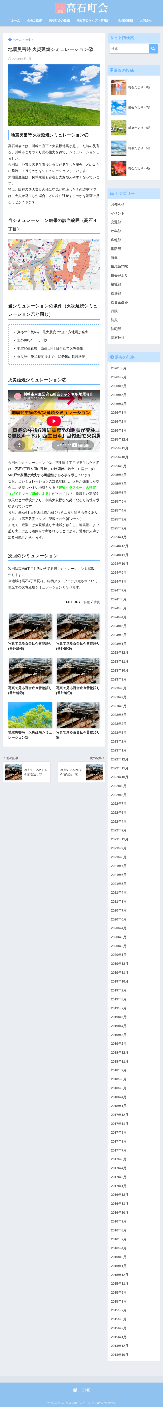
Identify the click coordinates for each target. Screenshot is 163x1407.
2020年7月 (119, 910)
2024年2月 (119, 635)
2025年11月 (119, 448)
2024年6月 (119, 599)
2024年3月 (119, 626)
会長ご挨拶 (34, 20)
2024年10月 (119, 564)
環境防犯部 (119, 267)
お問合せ (146, 20)
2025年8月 (119, 475)
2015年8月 (119, 1301)
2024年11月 (119, 555)
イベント (117, 213)
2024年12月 (119, 546)
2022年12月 (119, 759)
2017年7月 (119, 1150)
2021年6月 (119, 875)
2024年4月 (119, 617)
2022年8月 (119, 795)
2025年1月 (119, 537)
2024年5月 (119, 608)
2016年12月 (119, 1195)
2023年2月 (119, 741)
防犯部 (116, 329)
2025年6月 (119, 493)
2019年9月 (119, 990)
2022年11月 (119, 768)
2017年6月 (119, 1159)
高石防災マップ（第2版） (94, 20)
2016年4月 (119, 1248)
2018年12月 (119, 1053)
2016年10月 (119, 1213)
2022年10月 (119, 777)
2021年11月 (119, 839)
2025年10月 (119, 457)
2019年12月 (119, 964)
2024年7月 (119, 590)
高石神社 (117, 338)
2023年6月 (119, 706)
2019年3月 (119, 1035)
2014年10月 (119, 1355)
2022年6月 (119, 813)
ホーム (15, 20)
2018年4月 (119, 1097)
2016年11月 (119, 1204)
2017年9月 (119, 1132)
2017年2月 (119, 1177)
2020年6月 (119, 919)
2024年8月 (119, 582)
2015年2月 (119, 1328)
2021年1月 (119, 901)
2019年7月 (119, 1008)
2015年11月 (119, 1284)
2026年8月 (119, 368)
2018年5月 (119, 1088)
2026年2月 (119, 421)
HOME (83, 1390)
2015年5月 (119, 1319)
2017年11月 (119, 1124)
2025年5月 (119, 501)
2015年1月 (119, 1337)
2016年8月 (119, 1230)
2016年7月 (119, 1239)
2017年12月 (119, 1115)
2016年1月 (119, 1266)
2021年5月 (119, 884)
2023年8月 (119, 688)
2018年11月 (119, 1061)
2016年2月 (119, 1257)
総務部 (116, 293)
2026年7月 (119, 377)
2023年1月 (119, 750)
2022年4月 (119, 821)
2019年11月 (119, 973)
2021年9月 (119, 848)
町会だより (119, 276)
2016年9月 (119, 1221)
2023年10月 (119, 670)
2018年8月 (119, 1079)
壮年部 (116, 231)
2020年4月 (119, 928)
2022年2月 (119, 830)
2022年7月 (119, 804)
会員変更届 (125, 20)
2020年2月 (119, 946)
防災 (97, 602)
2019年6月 (119, 1017)
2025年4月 (119, 510)
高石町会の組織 (59, 20)
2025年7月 (119, 484)
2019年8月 (119, 999)
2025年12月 (119, 439)
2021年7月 (119, 866)
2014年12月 (119, 1346)
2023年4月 (119, 724)
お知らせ (117, 204)
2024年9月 (119, 573)
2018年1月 (119, 1106)
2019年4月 (119, 1026)
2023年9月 (119, 679)
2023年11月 (119, 661)
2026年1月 (119, 430)
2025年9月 (119, 466)
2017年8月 (119, 1141)
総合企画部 (119, 302)
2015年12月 (119, 1275)
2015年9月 (119, 1292)
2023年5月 (119, 715)
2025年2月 (119, 528)
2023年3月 (119, 733)
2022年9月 (119, 786)
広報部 (116, 240)
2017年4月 (119, 1168)
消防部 (116, 249)
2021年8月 (119, 857)
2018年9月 (119, 1070)
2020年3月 (119, 937)
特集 (87, 602)
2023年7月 (119, 697)
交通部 (116, 222)
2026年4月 (119, 404)
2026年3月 (119, 413)
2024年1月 (119, 644)
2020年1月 (119, 955)
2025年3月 (119, 519)
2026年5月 (119, 395)
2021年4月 (119, 892)
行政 (114, 311)
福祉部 (116, 284)
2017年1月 (119, 1186)
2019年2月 (119, 1044)
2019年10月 (119, 981)
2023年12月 (119, 652)
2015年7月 (119, 1310)
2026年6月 (119, 386)
